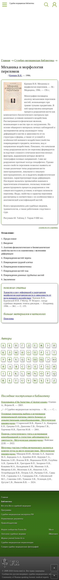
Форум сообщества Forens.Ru (13, 530)
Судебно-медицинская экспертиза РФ (17, 514)
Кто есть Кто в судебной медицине (16, 506)
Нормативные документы (12, 519)
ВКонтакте (53, 534)
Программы (6, 510)
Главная (5, 60)
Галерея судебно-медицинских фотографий (20, 547)
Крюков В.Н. (15, 75)
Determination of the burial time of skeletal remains (24, 401)
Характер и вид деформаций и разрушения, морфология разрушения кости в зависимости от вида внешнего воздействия (27, 295)
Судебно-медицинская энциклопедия (17, 542)
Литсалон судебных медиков (13, 534)
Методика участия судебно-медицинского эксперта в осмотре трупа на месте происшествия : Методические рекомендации (28, 450)
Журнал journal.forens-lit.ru (12, 538)
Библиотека (6, 501)
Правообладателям (9, 523)
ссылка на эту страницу (48, 227)
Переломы (9, 318)
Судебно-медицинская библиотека (34, 60)
